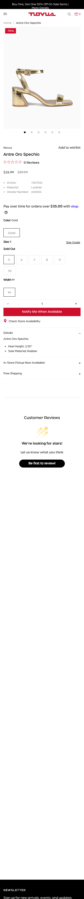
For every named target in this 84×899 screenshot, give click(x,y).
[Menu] (5, 14)
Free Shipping (12, 373)
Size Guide (73, 242)
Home (7, 22)
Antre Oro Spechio (28, 22)
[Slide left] (7, 70)
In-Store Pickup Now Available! (24, 362)
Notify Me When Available (42, 312)
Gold (11, 233)
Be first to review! (42, 463)
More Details (40, 7)
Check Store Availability (24, 321)
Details (8, 332)
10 (9, 271)
